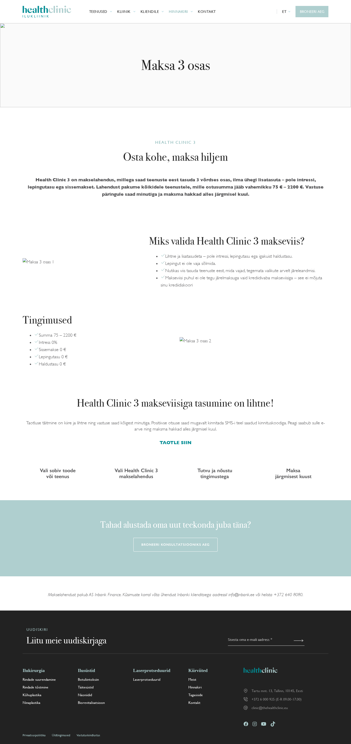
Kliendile (150, 12)
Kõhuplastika (32, 695)
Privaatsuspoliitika (34, 735)
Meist (192, 679)
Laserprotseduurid (146, 679)
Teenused (98, 12)
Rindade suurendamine (39, 679)
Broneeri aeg (312, 12)
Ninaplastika (31, 703)
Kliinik (124, 12)
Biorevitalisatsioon (91, 703)
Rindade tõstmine (35, 687)
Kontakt (207, 12)
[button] (286, 11)
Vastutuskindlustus (88, 735)
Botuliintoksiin (88, 679)
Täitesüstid (86, 687)
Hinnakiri (178, 12)
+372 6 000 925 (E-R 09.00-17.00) (277, 699)
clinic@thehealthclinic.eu (270, 708)
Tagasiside (195, 695)
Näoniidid (85, 695)
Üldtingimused (61, 735)
